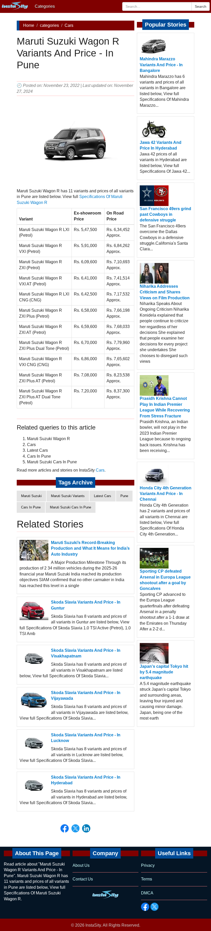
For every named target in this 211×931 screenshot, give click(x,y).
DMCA (147, 893)
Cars (69, 25)
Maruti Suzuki (31, 496)
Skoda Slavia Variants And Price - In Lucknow (85, 738)
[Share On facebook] (64, 828)
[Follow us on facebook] (145, 907)
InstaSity (93, 925)
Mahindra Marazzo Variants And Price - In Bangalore (161, 65)
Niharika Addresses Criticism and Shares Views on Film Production (165, 292)
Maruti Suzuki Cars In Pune (70, 507)
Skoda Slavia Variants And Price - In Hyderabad (85, 780)
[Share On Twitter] (75, 828)
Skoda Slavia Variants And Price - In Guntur (85, 605)
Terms (146, 879)
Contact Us (83, 879)
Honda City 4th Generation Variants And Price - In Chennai (165, 494)
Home (28, 25)
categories (49, 25)
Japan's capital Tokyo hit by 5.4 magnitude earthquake (164, 672)
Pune (124, 496)
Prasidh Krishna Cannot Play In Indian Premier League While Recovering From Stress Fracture (165, 407)
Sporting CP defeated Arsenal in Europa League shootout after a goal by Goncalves (165, 580)
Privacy (148, 865)
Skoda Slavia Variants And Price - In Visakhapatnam (85, 653)
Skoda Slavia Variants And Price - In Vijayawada (85, 695)
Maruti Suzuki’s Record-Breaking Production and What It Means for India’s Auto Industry (90, 548)
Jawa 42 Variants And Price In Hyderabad (160, 145)
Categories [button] (45, 6)
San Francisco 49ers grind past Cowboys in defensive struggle (165, 215)
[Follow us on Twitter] (154, 907)
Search (200, 6)
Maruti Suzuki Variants (68, 496)
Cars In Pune (31, 507)
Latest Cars (102, 496)
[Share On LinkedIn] (86, 828)
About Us (81, 865)
